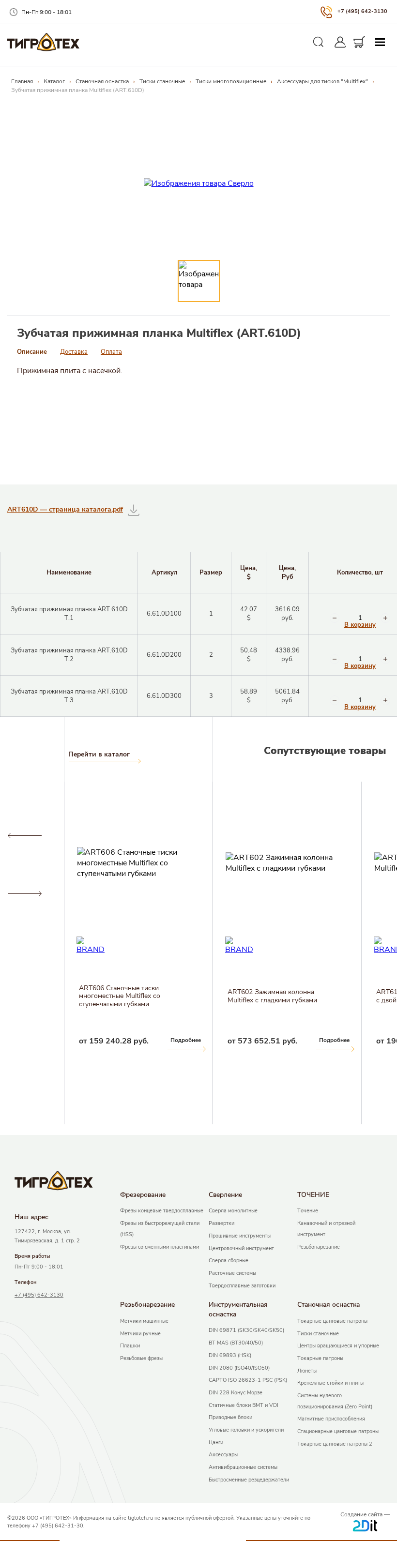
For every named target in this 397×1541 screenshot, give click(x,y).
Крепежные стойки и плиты (330, 1383)
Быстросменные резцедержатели (249, 1479)
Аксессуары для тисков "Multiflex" (322, 81)
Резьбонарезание (318, 1247)
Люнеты (307, 1371)
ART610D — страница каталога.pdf (65, 509)
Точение (307, 1210)
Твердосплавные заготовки (242, 1285)
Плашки (130, 1345)
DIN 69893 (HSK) (230, 1355)
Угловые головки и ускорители (246, 1430)
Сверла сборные (228, 1260)
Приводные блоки (230, 1417)
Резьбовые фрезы (141, 1358)
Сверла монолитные (233, 1210)
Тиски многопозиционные (231, 81)
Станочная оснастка (102, 81)
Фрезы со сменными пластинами (159, 1247)
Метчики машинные (144, 1321)
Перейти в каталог (99, 754)
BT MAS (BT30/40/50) (236, 1342)
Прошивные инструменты (240, 1235)
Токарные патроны (320, 1358)
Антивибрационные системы (243, 1467)
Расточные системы (232, 1273)
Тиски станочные (162, 81)
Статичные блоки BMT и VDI (243, 1405)
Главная (22, 81)
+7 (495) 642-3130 (362, 11)
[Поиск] (318, 42)
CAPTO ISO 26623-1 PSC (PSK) (248, 1380)
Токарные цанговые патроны (332, 1321)
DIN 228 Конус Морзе (235, 1392)
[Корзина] (359, 42)
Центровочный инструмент (241, 1248)
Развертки (221, 1223)
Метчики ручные (140, 1333)
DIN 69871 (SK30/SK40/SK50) (246, 1330)
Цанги (216, 1442)
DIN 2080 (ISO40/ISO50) (239, 1368)
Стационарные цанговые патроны (338, 1431)
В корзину (360, 625)
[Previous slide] (24, 836)
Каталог (54, 81)
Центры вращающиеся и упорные (338, 1345)
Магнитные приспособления (331, 1418)
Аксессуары (223, 1454)
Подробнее (37, 1040)
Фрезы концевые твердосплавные (161, 1210)
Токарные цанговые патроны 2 (334, 1444)
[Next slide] (24, 894)
